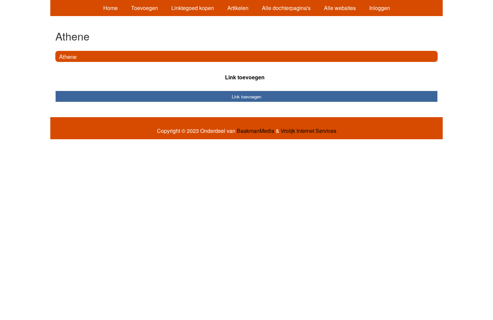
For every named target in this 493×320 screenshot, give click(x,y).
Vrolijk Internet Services (308, 131)
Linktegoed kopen (192, 8)
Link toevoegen (245, 77)
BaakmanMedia (255, 131)
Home (110, 8)
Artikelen (238, 8)
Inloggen (379, 8)
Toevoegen (144, 8)
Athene (67, 56)
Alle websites (340, 8)
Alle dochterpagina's (286, 8)
